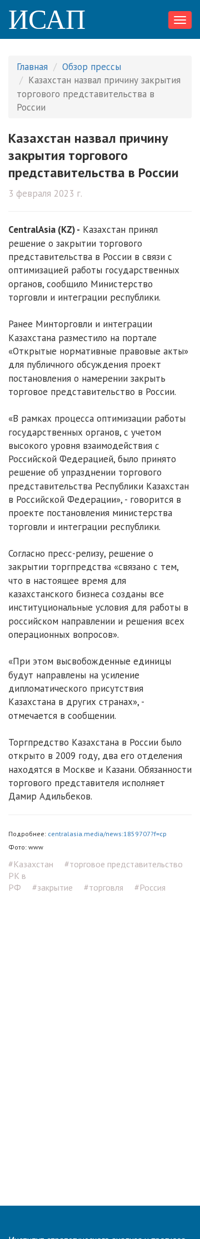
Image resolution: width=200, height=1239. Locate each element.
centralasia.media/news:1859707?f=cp (107, 834)
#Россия (150, 887)
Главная (32, 67)
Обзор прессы (91, 67)
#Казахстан (30, 864)
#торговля (103, 887)
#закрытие (52, 887)
